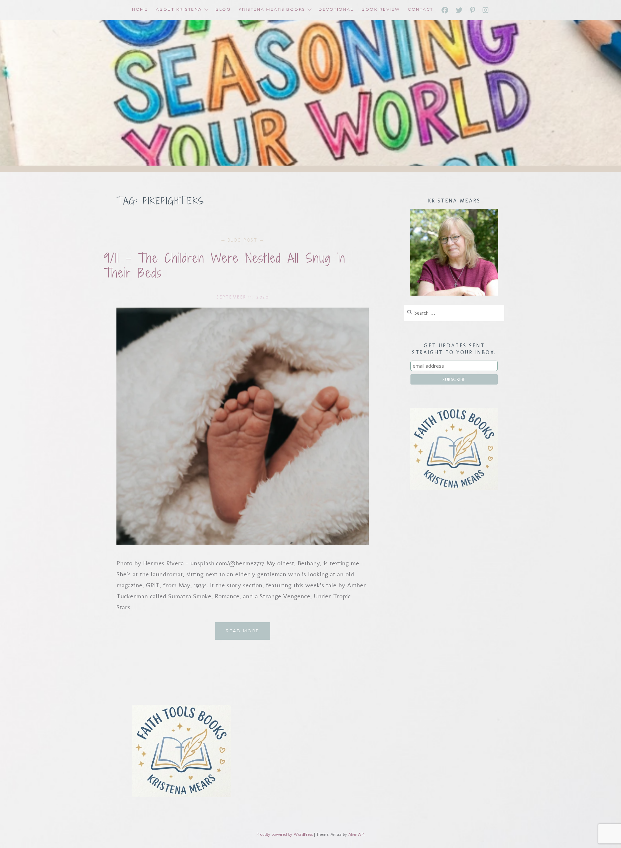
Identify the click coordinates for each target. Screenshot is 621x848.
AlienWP (356, 834)
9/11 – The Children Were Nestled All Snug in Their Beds (224, 266)
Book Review (381, 9)
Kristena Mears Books (272, 9)
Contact (420, 9)
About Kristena (179, 9)
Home (140, 9)
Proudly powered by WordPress (284, 834)
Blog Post (243, 240)
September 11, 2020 (242, 297)
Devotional (336, 9)
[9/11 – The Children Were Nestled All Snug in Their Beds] (242, 542)
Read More (248, 634)
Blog (223, 9)
